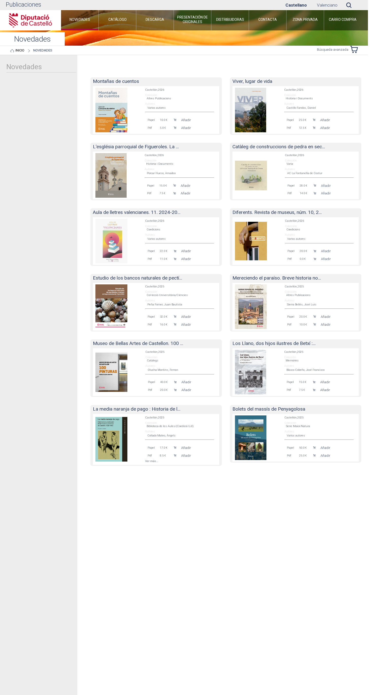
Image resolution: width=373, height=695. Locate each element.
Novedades (42, 50)
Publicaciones (23, 4)
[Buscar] (353, 5)
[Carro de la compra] (355, 49)
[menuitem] (79, 20)
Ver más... (151, 461)
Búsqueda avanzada (332, 49)
